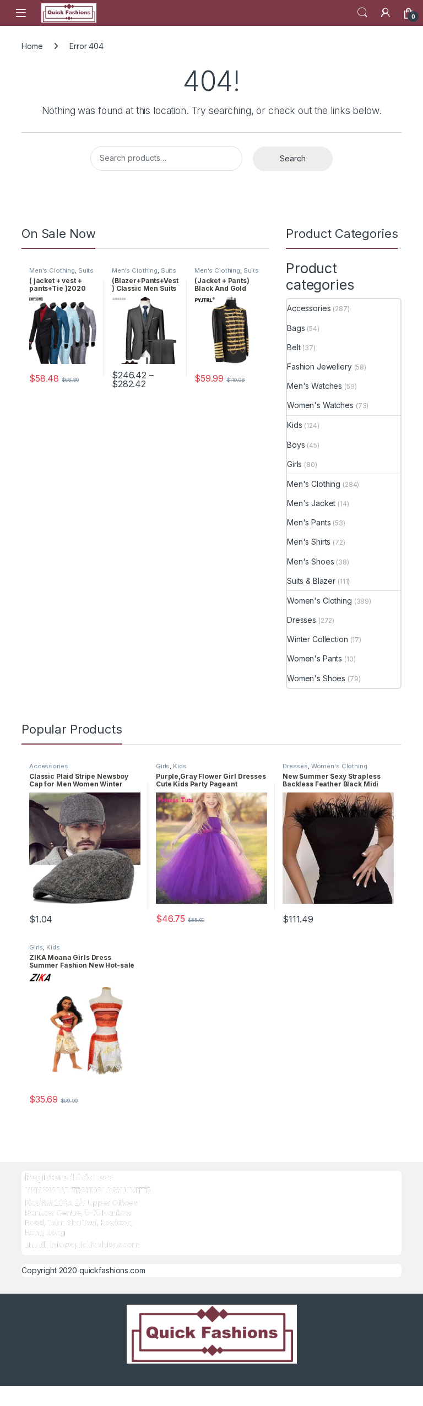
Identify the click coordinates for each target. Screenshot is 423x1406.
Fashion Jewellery (319, 366)
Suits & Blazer (311, 580)
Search (362, 13)
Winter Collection (317, 639)
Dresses (301, 620)
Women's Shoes (316, 678)
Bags (296, 328)
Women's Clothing (319, 600)
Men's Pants (308, 522)
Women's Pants (314, 658)
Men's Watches (314, 385)
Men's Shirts (308, 541)
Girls (294, 464)
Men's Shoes (310, 561)
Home (31, 46)
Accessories (308, 308)
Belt (293, 347)
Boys (296, 444)
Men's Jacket (311, 503)
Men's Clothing (52, 270)
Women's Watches (320, 405)
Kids (294, 425)
